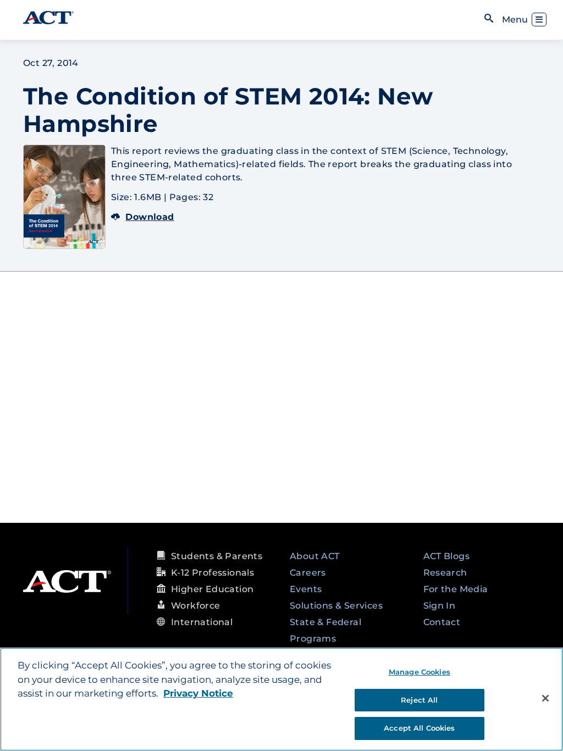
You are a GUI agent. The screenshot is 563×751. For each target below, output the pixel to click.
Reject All (419, 699)
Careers (308, 572)
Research (445, 572)
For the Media (455, 589)
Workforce (195, 605)
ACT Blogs (446, 556)
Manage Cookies (419, 671)
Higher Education (212, 589)
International (202, 622)
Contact (442, 622)
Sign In (439, 605)
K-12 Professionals (212, 572)
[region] (281, 699)
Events (306, 589)
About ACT (315, 556)
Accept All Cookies (419, 728)
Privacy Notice (198, 693)
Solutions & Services (336, 605)
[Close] (545, 698)
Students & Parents (216, 556)
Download (149, 217)
